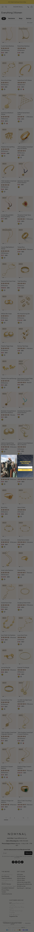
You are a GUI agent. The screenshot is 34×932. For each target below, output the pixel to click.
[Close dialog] (32, 455)
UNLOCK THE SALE (25, 469)
